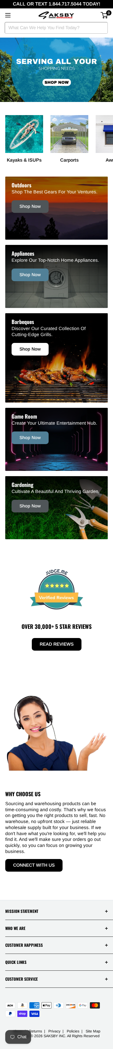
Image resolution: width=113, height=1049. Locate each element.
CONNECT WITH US (34, 865)
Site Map (93, 1031)
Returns (35, 1031)
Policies (73, 1031)
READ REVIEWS (57, 644)
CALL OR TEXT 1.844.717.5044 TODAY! (56, 4)
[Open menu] (8, 15)
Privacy (54, 1031)
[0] (104, 15)
